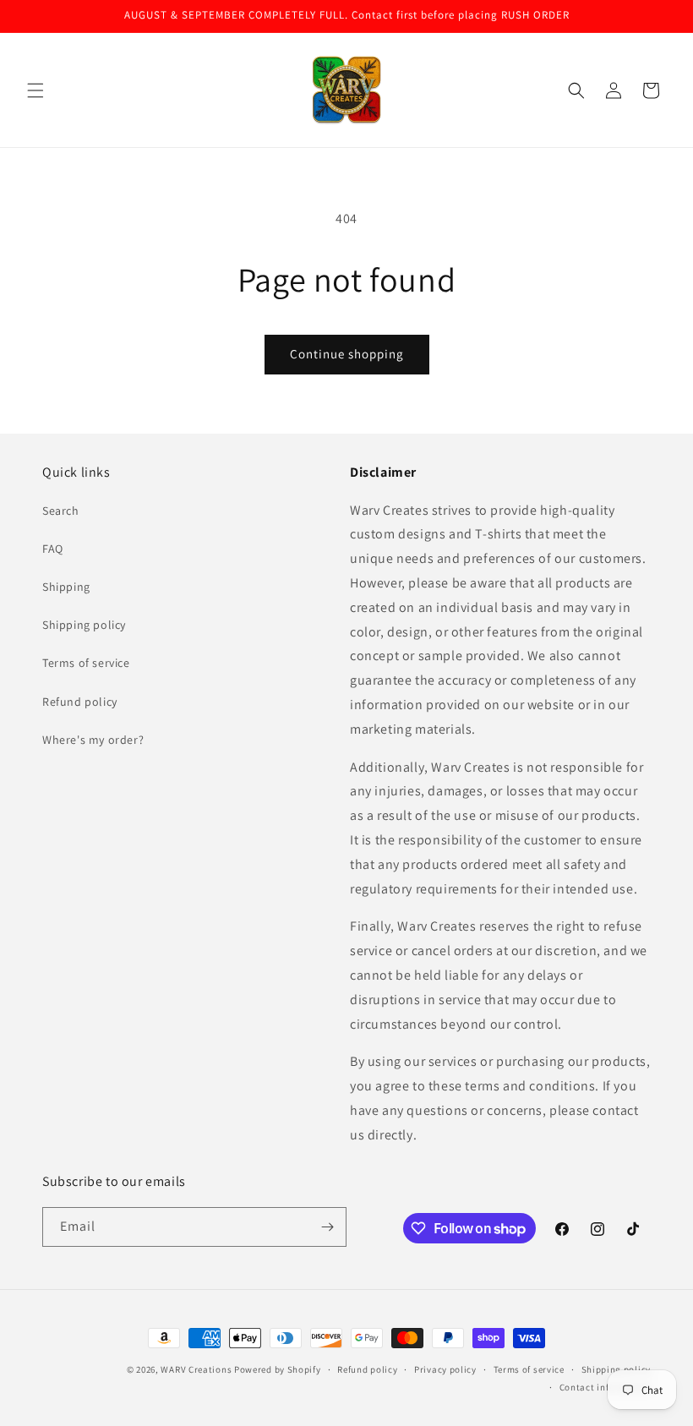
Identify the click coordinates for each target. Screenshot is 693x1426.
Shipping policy (84, 624)
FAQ (52, 548)
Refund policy (79, 701)
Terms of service (86, 662)
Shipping (66, 586)
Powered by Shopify (277, 1369)
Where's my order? (93, 739)
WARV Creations (196, 1369)
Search (60, 510)
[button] (35, 90)
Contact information (605, 1387)
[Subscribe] (327, 1227)
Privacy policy (445, 1369)
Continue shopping (347, 354)
